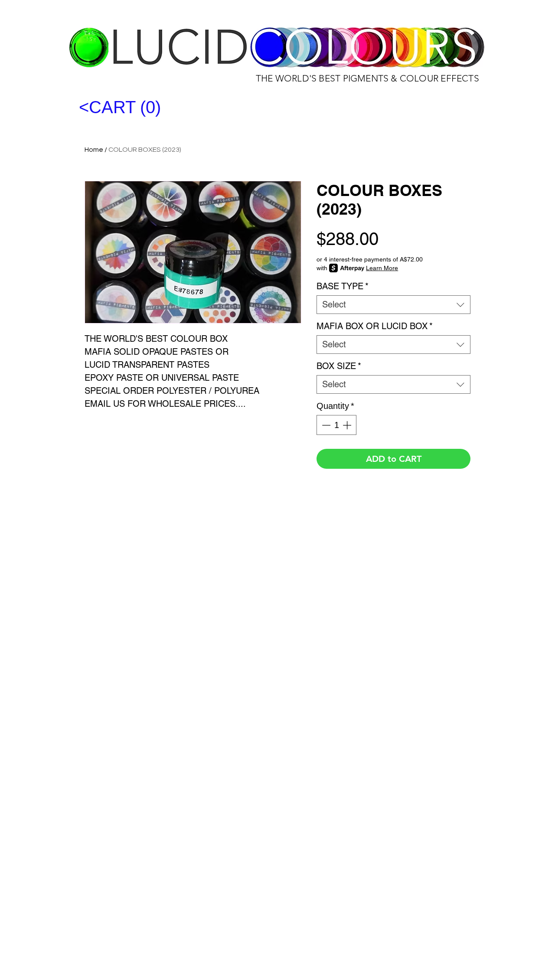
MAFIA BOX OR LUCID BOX (375, 326)
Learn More (382, 268)
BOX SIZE (339, 366)
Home (94, 149)
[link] (135, 107)
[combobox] (393, 304)
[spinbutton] (336, 425)
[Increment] (347, 425)
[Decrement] (325, 425)
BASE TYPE (343, 286)
